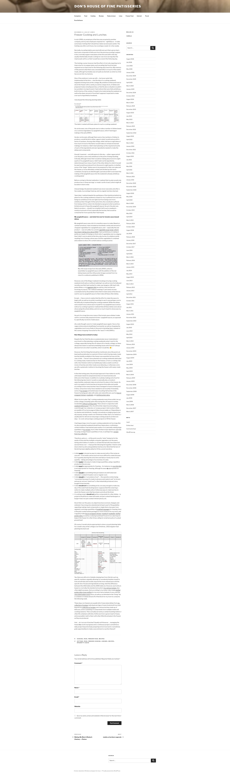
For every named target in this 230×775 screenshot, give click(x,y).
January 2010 (130, 347)
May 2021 (129, 166)
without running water (89, 404)
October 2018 (130, 227)
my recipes (83, 391)
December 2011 (131, 297)
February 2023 (130, 126)
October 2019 (130, 210)
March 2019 (130, 220)
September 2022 (131, 133)
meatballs (89, 395)
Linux (120, 16)
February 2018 (130, 237)
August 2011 (130, 304)
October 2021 (130, 153)
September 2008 (131, 391)
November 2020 (131, 186)
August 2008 (130, 394)
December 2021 (131, 149)
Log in (128, 422)
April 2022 (129, 139)
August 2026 (130, 59)
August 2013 (130, 277)
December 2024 (131, 92)
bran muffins (87, 592)
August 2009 (130, 358)
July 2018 (129, 233)
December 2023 (131, 109)
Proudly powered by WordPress (111, 771)
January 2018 (130, 240)
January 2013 (130, 290)
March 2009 (130, 374)
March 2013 (130, 284)
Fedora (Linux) (111, 16)
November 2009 (131, 351)
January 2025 (130, 89)
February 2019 (130, 223)
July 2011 (129, 307)
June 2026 (129, 65)
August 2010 (130, 324)
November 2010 (131, 317)
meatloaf (105, 514)
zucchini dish (117, 466)
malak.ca (129, 35)
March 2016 (130, 257)
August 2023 (130, 112)
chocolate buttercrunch (82, 594)
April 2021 (129, 170)
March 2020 (130, 203)
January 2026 (130, 72)
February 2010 (130, 344)
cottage (80, 641)
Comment (78, 663)
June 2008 (129, 401)
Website (77, 706)
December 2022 (131, 129)
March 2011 (129, 310)
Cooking (93, 16)
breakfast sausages (103, 509)
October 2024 (130, 96)
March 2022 (130, 143)
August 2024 (130, 99)
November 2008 (131, 388)
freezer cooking (94, 641)
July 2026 (129, 62)
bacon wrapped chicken (93, 514)
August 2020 (130, 193)
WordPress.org (130, 432)
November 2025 (131, 79)
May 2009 (129, 368)
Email (76, 697)
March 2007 (130, 411)
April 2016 (129, 253)
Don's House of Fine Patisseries (107, 6)
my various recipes (110, 588)
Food (85, 16)
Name (76, 688)
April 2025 (129, 82)
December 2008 (131, 384)
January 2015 (130, 267)
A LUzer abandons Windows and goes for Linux (87, 771)
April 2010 (129, 337)
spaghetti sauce (83, 642)
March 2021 (129, 173)
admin (92, 32)
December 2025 (131, 76)
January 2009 (130, 381)
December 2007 (131, 408)
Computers (77, 16)
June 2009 (129, 364)
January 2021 (130, 180)
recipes (111, 641)
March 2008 (130, 405)
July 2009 (129, 361)
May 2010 (129, 334)
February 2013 (130, 287)
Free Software (78, 20)
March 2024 (130, 102)
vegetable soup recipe (106, 230)
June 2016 (129, 250)
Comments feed (131, 429)
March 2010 (130, 341)
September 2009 (131, 354)
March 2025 (130, 86)
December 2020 (131, 183)
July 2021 (129, 159)
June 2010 (129, 331)
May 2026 (129, 69)
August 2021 (130, 156)
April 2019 (129, 216)
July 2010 (129, 327)
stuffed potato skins (103, 395)
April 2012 (129, 294)
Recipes (101, 16)
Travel (147, 16)
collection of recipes (89, 607)
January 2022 (130, 146)
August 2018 (130, 230)
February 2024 (130, 106)
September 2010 (131, 321)
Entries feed (129, 425)
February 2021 (130, 176)
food (86, 641)
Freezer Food (129, 16)
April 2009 (129, 371)
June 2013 (129, 280)
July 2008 (129, 398)
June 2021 (129, 163)
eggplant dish (91, 287)
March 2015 (130, 264)
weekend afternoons (81, 406)
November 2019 (131, 206)
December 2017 (131, 243)
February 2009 (130, 378)
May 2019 (129, 213)
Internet (139, 16)
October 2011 (130, 300)
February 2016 (130, 260)
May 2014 (129, 274)
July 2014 (129, 270)
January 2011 (130, 314)
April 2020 (129, 200)
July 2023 (129, 116)
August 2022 (130, 136)
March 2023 (130, 122)
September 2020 (131, 190)
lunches (105, 641)
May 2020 (129, 196)
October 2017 (130, 247)
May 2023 (129, 119)
